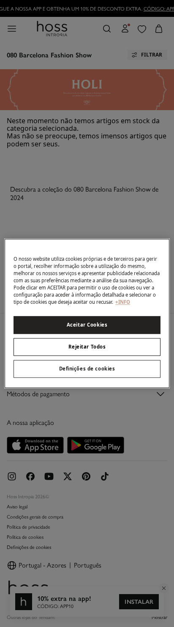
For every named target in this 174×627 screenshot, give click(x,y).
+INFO (122, 302)
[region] (86, 313)
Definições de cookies (87, 369)
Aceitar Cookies (87, 325)
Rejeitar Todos (87, 347)
